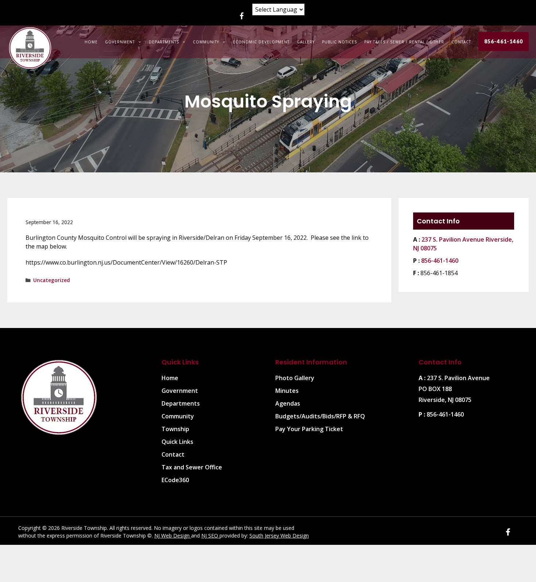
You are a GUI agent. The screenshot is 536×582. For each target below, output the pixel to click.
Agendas (287, 403)
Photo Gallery (294, 378)
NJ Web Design (172, 535)
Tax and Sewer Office (192, 467)
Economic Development (261, 41)
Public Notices (339, 41)
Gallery (306, 41)
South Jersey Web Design (279, 535)
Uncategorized (51, 280)
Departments (164, 41)
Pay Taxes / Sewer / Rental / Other (404, 41)
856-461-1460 (503, 41)
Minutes (287, 391)
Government (120, 41)
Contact (461, 41)
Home (91, 41)
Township (175, 429)
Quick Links (177, 442)
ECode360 (175, 480)
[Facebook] (241, 16)
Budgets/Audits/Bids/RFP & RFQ (320, 416)
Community (206, 41)
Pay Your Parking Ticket (309, 429)
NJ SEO (210, 535)
